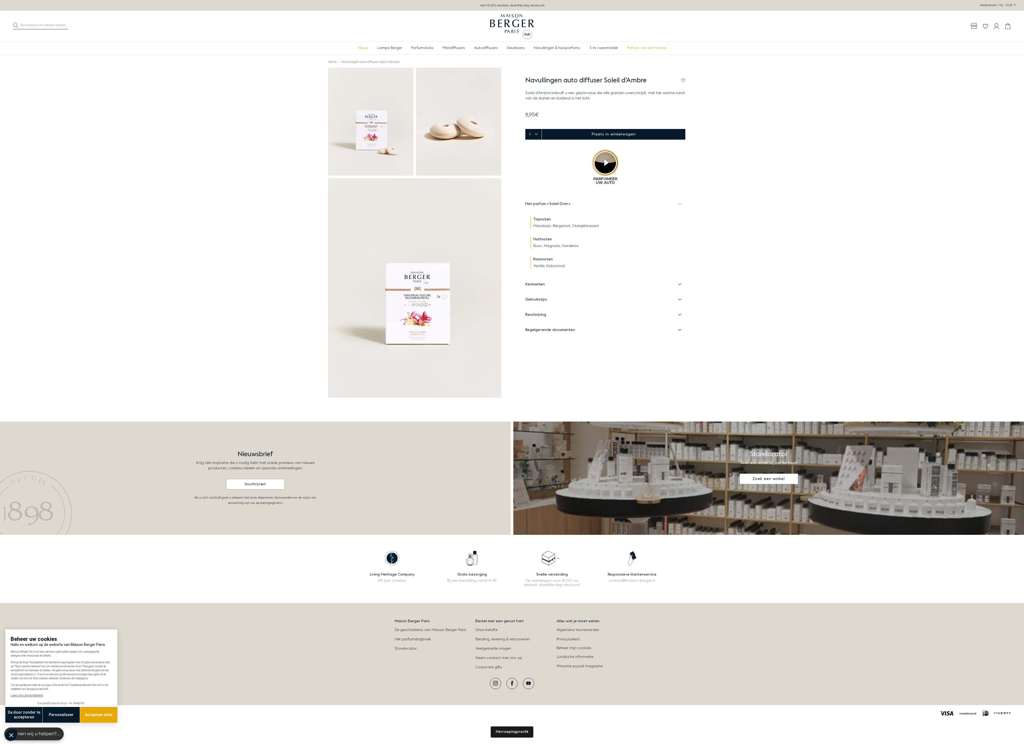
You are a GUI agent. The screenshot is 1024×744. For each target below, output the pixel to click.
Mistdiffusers (454, 48)
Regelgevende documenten (550, 330)
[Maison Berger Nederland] (512, 26)
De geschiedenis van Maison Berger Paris (430, 630)
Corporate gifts (488, 667)
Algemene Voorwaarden (578, 630)
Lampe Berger (389, 48)
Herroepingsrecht (512, 732)
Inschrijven (255, 484)
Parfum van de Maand (646, 48)
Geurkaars (516, 48)
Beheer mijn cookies (574, 648)
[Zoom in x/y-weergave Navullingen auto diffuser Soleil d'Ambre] (370, 122)
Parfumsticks (422, 48)
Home (332, 61)
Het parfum (546, 204)
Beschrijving (535, 315)
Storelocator (406, 648)
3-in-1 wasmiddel (603, 48)
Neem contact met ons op (498, 658)
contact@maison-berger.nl (632, 581)
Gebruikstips (536, 299)
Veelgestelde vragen (493, 648)
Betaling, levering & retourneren (502, 639)
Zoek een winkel (769, 479)
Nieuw (363, 48)
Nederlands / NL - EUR (996, 5)
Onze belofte (486, 630)
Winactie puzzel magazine (580, 666)
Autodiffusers (486, 48)
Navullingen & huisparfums (557, 48)
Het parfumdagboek (413, 639)
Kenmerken (535, 284)
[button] (40, 26)
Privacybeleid (568, 639)
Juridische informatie (575, 657)
